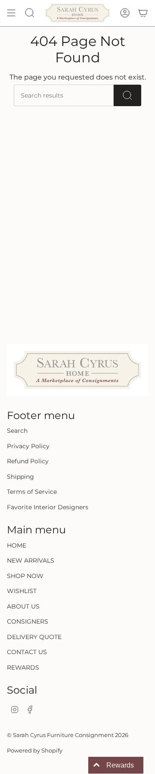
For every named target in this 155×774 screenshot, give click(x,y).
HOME (16, 545)
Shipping (20, 476)
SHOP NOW (25, 576)
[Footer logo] (77, 370)
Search (17, 430)
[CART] (143, 13)
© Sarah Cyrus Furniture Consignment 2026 (67, 734)
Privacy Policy (28, 446)
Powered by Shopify (34, 750)
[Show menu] (11, 13)
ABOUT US (23, 606)
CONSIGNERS (27, 621)
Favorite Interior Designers (47, 507)
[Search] (127, 95)
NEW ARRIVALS (30, 560)
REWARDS (23, 667)
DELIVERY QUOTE (34, 637)
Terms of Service (32, 492)
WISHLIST (22, 591)
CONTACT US (27, 652)
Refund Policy (28, 461)
